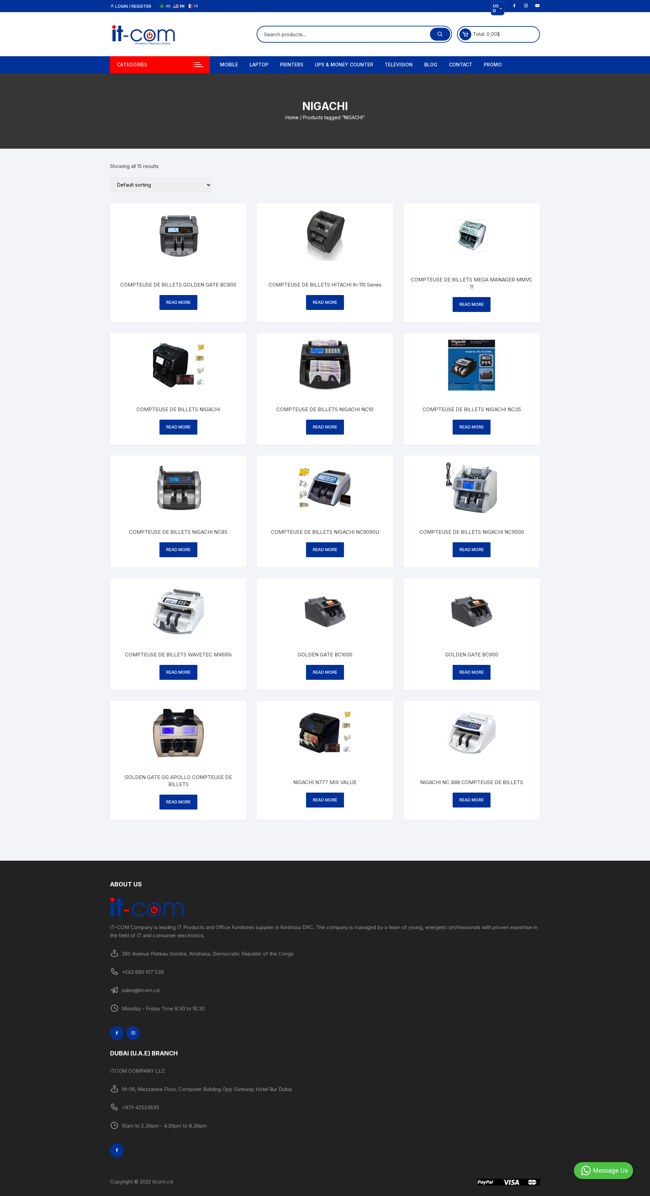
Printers (291, 64)
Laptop (259, 64)
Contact (460, 64)
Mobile (229, 64)
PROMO (493, 64)
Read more (178, 302)
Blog (430, 64)
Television (399, 64)
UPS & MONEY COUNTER (344, 64)
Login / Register (132, 6)
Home (292, 117)
